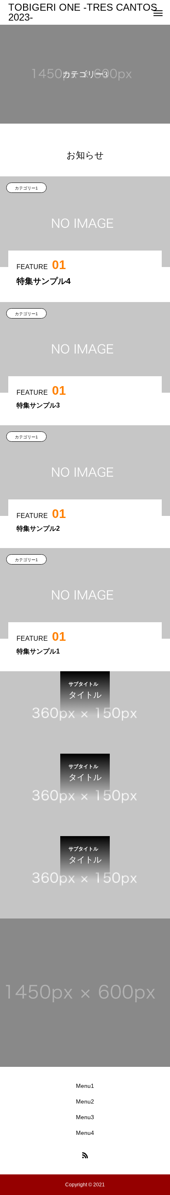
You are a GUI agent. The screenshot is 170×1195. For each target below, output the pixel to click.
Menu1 (85, 1086)
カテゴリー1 (26, 188)
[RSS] (85, 1155)
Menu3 (85, 1117)
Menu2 (85, 1101)
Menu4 (85, 1132)
